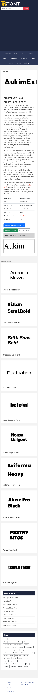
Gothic (19, 63)
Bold (25, 639)
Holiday (26, 63)
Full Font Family (24, 230)
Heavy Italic (29, 650)
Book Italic (11, 641)
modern (6, 655)
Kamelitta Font (8, 601)
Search (26, 8)
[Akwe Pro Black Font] (19, 502)
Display (23, 54)
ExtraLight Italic (14, 650)
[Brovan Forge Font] (19, 568)
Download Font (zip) (11, 230)
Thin (27, 663)
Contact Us (10, 692)
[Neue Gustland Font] (19, 405)
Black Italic (11, 639)
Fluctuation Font (9, 387)
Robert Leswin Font (9, 625)
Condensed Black (28, 641)
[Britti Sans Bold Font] (19, 340)
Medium (23, 652)
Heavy (22, 650)
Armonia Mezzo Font (11, 290)
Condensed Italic (18, 644)
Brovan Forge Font (10, 582)
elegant (26, 644)
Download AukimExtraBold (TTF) (14, 225)
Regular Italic (13, 661)
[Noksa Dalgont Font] (19, 438)
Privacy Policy (9, 683)
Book (5, 641)
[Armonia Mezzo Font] (19, 275)
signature (22, 663)
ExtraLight (6, 650)
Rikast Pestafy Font (9, 615)
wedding (26, 666)
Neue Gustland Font (11, 420)
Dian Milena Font (9, 618)
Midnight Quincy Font (10, 598)
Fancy (33, 58)
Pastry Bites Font (10, 550)
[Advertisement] (19, 30)
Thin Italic (6, 666)
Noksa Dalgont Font (11, 452)
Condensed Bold (8, 644)
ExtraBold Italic (29, 647)
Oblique (20, 658)
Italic (5, 652)
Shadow (15, 663)
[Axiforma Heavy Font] (19, 470)
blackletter (18, 639)
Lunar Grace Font (9, 611)
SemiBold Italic (7, 663)
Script (4, 58)
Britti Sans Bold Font (11, 355)
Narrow (14, 658)
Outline (26, 658)
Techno (11, 63)
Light (10, 652)
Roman (20, 661)
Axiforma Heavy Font (11, 485)
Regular (6, 661)
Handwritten (24, 58)
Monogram (18, 655)
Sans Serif (8, 54)
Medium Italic (30, 652)
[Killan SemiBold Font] (19, 307)
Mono (11, 655)
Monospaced (7, 658)
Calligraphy (13, 58)
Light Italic (15, 652)
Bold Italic (30, 639)
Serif (15, 54)
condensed (18, 641)
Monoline (25, 655)
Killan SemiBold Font (11, 322)
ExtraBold (13, 647)
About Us (10, 688)
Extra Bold (20, 647)
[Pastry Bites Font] (19, 535)
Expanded (6, 647)
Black (5, 639)
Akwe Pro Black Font (11, 517)
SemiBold (26, 661)
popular (31, 54)
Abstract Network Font (11, 604)
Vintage (20, 666)
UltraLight (13, 666)
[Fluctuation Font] (19, 372)
